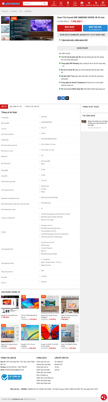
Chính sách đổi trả (42, 367)
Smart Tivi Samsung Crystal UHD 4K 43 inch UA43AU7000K (69, 316)
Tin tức (57, 367)
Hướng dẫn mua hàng (43, 364)
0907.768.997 (91, 35)
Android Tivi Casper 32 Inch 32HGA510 (49, 316)
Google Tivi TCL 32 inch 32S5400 (28, 345)
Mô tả (4, 106)
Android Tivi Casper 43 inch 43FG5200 (9, 345)
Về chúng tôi (59, 362)
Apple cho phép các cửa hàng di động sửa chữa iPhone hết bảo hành (97, 123)
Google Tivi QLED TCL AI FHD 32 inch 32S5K (49, 345)
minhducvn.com (18, 399)
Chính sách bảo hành (43, 370)
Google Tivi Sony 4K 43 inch (9, 315)
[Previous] (13, 28)
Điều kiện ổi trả (16, 106)
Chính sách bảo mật (42, 362)
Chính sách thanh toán (43, 383)
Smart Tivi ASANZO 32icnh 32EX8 (69, 345)
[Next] (50, 28)
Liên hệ (57, 370)
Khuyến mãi (58, 364)
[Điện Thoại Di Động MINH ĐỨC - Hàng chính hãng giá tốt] (11, 3)
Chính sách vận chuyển (43, 372)
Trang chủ (5, 11)
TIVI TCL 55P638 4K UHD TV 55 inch (29, 316)
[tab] (4, 106)
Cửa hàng (14, 11)
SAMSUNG (28, 11)
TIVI (20, 11)
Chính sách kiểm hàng (43, 381)
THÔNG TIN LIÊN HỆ (32, 106)
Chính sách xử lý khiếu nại (44, 378)
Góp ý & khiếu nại (42, 375)
